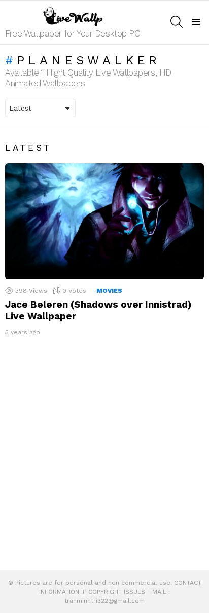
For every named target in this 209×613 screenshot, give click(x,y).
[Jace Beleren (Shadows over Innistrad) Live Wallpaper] (104, 221)
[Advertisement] (104, 455)
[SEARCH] (176, 22)
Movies (109, 290)
